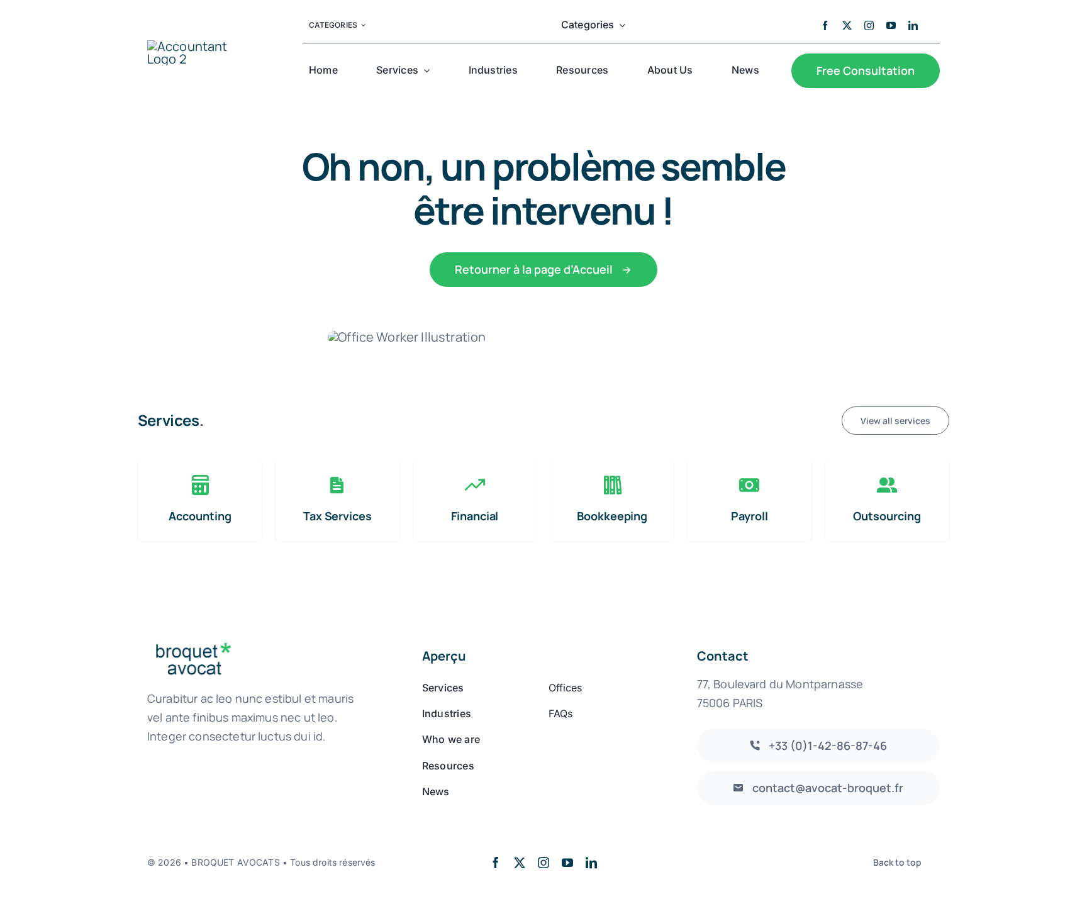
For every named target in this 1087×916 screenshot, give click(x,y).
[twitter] (847, 25)
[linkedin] (913, 25)
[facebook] (825, 25)
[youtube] (891, 25)
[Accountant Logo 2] (201, 46)
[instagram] (869, 25)
